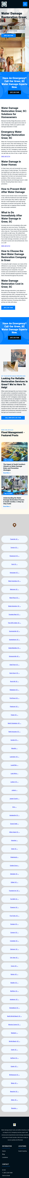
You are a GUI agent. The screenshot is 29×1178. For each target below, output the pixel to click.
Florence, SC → (14, 907)
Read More (6, 473)
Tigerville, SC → (14, 539)
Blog (3, 1154)
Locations (5, 1157)
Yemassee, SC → (14, 572)
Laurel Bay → (14, 765)
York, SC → (14, 564)
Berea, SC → (14, 1083)
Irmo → (14, 807)
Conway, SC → (14, 932)
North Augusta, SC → (15, 731)
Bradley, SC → (15, 983)
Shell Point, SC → (14, 664)
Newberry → (14, 1033)
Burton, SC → (14, 974)
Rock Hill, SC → (14, 681)
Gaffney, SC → (14, 1058)
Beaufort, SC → (14, 1091)
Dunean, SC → (14, 924)
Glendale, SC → (14, 874)
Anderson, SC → (14, 999)
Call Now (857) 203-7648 (13, 418)
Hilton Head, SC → (14, 832)
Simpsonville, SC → (14, 656)
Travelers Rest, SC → (14, 614)
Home (4, 1151)
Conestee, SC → (14, 941)
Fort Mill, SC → (14, 899)
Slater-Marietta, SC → (14, 648)
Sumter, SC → (14, 740)
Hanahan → (14, 840)
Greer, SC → (14, 849)
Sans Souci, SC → (14, 673)
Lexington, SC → (14, 757)
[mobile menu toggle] (25, 4)
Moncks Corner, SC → (14, 1024)
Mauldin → (14, 748)
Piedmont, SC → (14, 706)
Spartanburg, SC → (14, 639)
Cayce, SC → (14, 966)
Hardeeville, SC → (15, 815)
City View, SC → (14, 957)
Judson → (14, 790)
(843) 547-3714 (5, 156)
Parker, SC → (14, 715)
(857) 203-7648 (8, 35)
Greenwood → (14, 857)
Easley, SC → (14, 1066)
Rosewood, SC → (14, 556)
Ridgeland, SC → (14, 690)
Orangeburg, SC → (14, 1008)
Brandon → (14, 1108)
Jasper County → (14, 798)
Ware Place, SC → (14, 598)
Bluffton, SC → (14, 991)
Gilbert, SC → (14, 882)
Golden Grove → (14, 865)
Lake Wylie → (14, 773)
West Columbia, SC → (14, 581)
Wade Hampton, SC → (14, 606)
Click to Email (6, 1175)
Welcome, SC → (14, 589)
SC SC (4, 1170)
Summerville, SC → (14, 631)
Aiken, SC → (14, 1100)
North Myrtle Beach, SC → (14, 1016)
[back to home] (4, 4)
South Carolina (22, 1151)
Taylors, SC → (15, 547)
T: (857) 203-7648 (7, 1172)
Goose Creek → (14, 823)
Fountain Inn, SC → (14, 890)
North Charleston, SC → (14, 723)
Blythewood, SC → (14, 1075)
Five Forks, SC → (14, 916)
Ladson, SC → (14, 782)
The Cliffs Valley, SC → (14, 623)
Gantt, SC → (14, 1049)
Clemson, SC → (14, 949)
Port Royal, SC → (14, 698)
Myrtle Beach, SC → (14, 1041)
